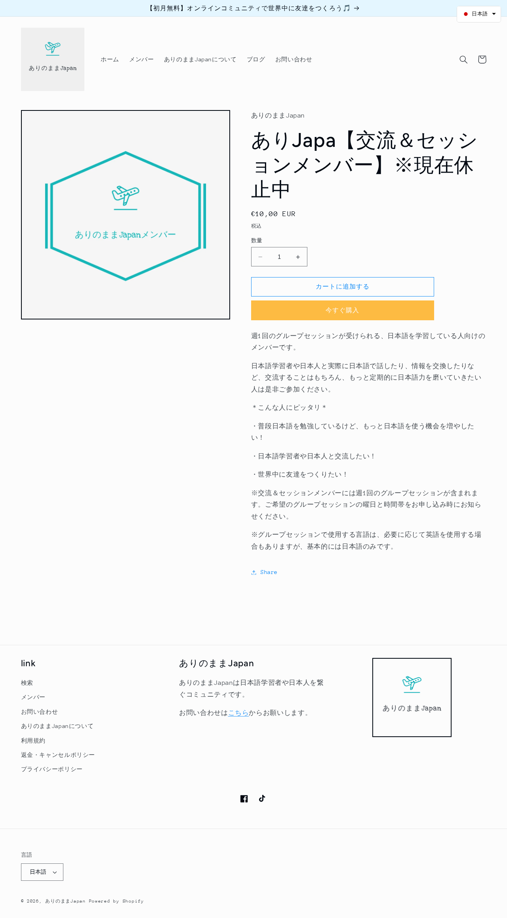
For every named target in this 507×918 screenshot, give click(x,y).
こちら (238, 713)
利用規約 (33, 740)
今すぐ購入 (342, 310)
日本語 (38, 872)
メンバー (33, 697)
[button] (464, 59)
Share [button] (269, 572)
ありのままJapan (65, 901)
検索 (27, 683)
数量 (257, 240)
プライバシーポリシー (52, 769)
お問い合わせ (39, 712)
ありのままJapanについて (57, 726)
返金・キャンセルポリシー (58, 755)
